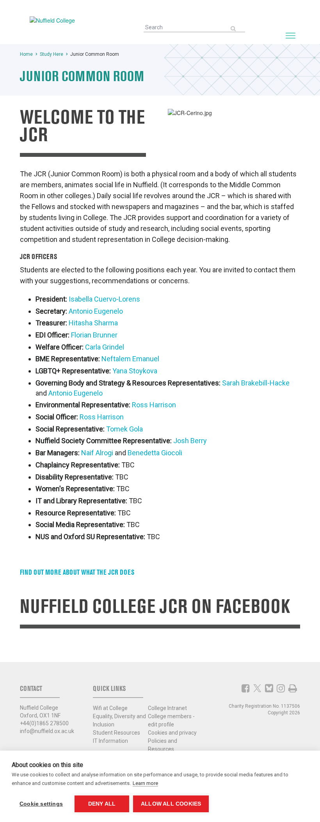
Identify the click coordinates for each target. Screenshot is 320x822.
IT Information (110, 741)
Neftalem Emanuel (130, 359)
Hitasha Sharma (93, 323)
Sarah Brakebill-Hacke (256, 383)
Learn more (145, 783)
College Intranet (167, 708)
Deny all (102, 804)
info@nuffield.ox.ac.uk (47, 731)
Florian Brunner (94, 335)
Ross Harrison (154, 405)
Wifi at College (110, 708)
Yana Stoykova (134, 371)
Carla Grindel (104, 347)
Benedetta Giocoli (155, 453)
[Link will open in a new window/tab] (246, 688)
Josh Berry (190, 441)
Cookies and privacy (172, 733)
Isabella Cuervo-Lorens (104, 299)
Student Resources (116, 733)
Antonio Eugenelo (96, 311)
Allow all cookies (171, 804)
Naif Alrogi (98, 453)
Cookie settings (41, 804)
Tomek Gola (124, 429)
